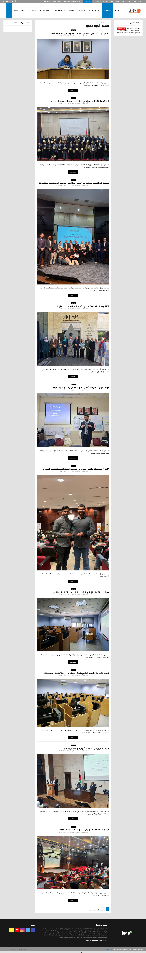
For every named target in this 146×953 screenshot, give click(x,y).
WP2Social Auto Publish (66, 952)
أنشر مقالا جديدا (109, 1)
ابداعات (73, 10)
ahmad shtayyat (79, 36)
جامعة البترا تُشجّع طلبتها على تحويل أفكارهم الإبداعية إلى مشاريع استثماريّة (74, 183)
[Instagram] (22, 930)
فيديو (83, 10)
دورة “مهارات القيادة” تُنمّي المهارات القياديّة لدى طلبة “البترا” (80, 387)
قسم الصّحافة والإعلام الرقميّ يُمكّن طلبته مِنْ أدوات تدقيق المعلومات (76, 673)
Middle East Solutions (107, 949)
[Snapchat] (11, 930)
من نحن (102, 1)
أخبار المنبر (107, 10)
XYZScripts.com (81, 952)
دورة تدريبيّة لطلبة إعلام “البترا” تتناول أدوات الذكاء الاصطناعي (60, 1)
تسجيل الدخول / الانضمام (122, 1)
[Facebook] (33, 930)
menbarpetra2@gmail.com (94, 940)
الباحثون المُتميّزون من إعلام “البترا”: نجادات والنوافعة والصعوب (80, 101)
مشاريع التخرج (45, 10)
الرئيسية (118, 10)
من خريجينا (32, 10)
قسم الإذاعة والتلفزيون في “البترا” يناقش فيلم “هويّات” (83, 830)
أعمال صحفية (95, 10)
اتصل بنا (97, 1)
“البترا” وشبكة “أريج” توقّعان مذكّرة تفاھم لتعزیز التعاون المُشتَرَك (79, 33)
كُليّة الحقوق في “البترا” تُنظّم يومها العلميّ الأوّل (86, 748)
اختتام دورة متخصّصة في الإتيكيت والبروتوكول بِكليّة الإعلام (82, 306)
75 (94, 909)
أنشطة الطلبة (60, 10)
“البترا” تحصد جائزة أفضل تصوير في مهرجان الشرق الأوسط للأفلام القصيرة (76, 469)
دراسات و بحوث (19, 10)
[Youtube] (17, 930)
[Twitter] (28, 930)
